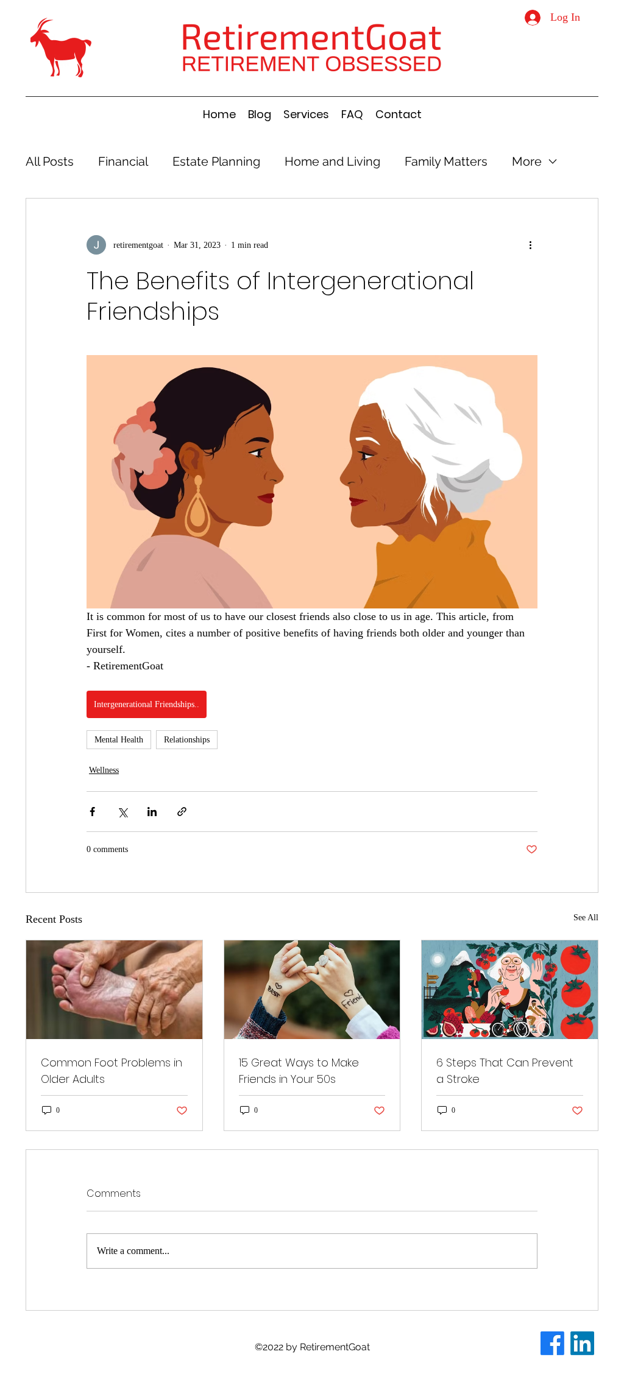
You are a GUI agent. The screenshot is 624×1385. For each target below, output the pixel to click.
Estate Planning (216, 161)
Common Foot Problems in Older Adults (111, 1071)
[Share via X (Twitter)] (122, 811)
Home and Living (332, 161)
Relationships (187, 739)
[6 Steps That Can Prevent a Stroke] (510, 989)
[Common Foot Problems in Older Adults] (114, 989)
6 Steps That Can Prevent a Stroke (504, 1071)
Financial (123, 161)
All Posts (50, 161)
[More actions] (530, 245)
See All (585, 917)
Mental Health (118, 739)
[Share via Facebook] (92, 811)
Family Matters (446, 161)
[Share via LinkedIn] (152, 811)
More (527, 161)
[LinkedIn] (582, 1343)
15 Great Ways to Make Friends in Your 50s (299, 1071)
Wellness (104, 770)
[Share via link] (182, 811)
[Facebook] (552, 1343)
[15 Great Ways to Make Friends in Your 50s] (312, 989)
